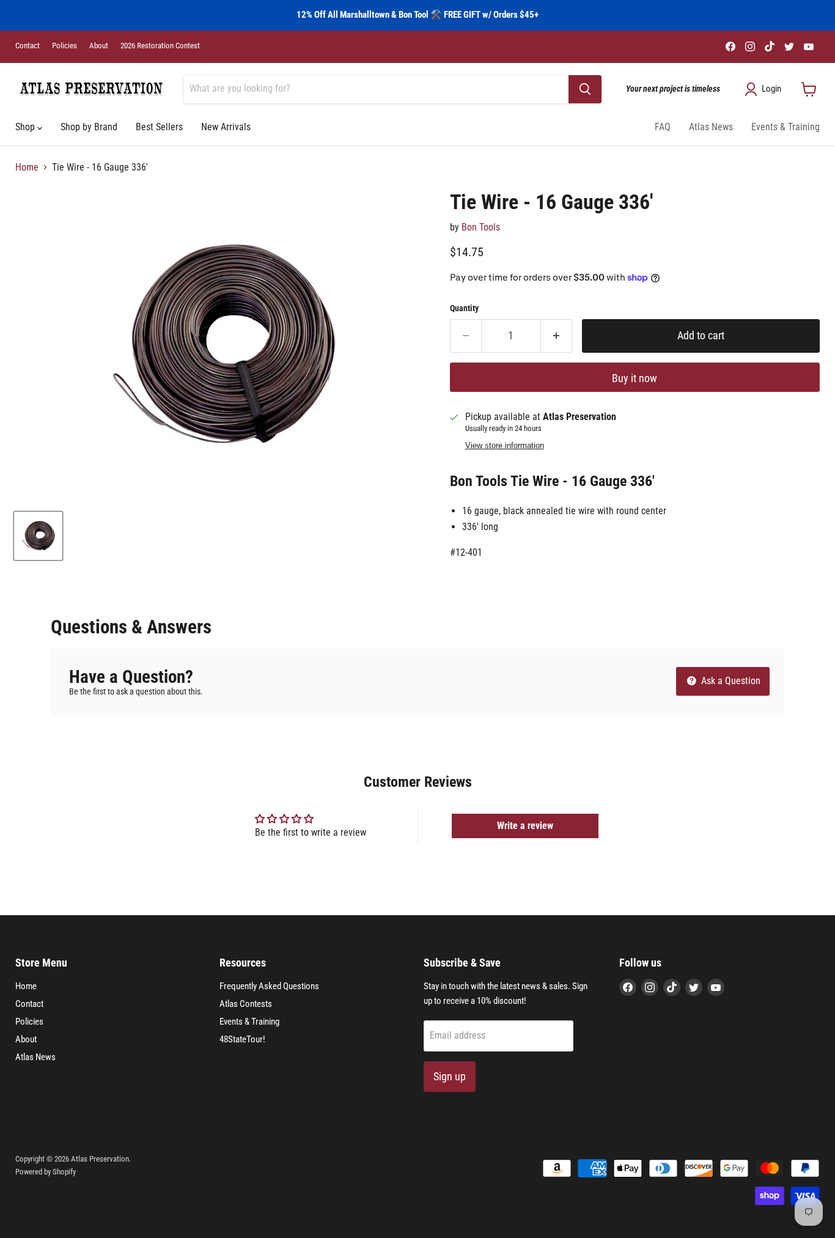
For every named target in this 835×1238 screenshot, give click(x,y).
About (98, 46)
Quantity (464, 308)
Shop (26, 127)
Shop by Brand (89, 127)
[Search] (584, 89)
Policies (64, 46)
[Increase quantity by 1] (556, 336)
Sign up (449, 1076)
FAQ (663, 127)
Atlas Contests (245, 1003)
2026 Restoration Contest (160, 46)
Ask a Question (729, 681)
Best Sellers (159, 127)
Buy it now (634, 378)
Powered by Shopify (45, 1171)
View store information (504, 445)
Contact (27, 46)
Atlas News (711, 127)
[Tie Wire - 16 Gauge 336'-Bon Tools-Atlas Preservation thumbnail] (38, 536)
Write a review (525, 825)
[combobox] (375, 89)
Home (27, 167)
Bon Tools (481, 227)
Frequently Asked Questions (269, 986)
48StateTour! (242, 1039)
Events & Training (785, 127)
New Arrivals (226, 127)
